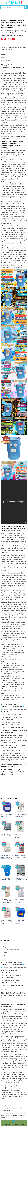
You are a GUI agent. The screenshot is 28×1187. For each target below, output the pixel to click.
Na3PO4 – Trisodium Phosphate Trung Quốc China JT (6, 922)
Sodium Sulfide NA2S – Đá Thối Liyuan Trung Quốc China (20, 901)
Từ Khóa (3, 57)
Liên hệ (5, 955)
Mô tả (3, 54)
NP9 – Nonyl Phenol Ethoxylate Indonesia (6, 879)
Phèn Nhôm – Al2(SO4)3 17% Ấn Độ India (21, 815)
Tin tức (5, 952)
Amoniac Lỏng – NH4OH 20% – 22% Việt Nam (21, 880)
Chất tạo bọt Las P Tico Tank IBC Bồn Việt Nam (7, 835)
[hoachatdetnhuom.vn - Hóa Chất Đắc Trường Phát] (14, 2)
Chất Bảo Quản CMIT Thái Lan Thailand (6, 815)
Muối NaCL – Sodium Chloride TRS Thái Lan (20, 856)
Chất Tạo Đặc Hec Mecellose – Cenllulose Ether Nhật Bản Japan (6, 901)
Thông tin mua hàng (7, 60)
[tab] (14, 54)
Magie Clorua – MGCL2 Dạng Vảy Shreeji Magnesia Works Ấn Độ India (7, 858)
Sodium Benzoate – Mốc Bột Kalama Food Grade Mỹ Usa (21, 836)
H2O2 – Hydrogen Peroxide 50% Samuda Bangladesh (20, 922)
